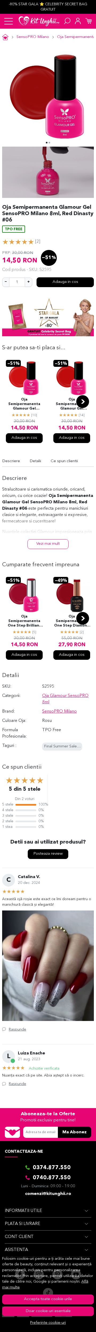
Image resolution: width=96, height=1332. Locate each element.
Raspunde (17, 1029)
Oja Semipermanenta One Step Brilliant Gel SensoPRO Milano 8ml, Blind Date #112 (24, 621)
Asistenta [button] (16, 1250)
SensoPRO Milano (33, 37)
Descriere (11, 461)
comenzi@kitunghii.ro (48, 1194)
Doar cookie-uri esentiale (48, 1311)
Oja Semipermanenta (76, 37)
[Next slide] (82, 401)
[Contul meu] (78, 21)
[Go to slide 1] (46, 142)
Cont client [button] (19, 1237)
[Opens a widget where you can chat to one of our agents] (76, 1322)
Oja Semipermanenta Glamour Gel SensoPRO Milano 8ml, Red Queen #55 (24, 404)
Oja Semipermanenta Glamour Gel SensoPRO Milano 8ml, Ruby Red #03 (72, 404)
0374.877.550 (52, 1168)
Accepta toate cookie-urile (48, 1299)
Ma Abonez (74, 1132)
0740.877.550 (52, 1178)
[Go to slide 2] (49, 142)
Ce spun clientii (64, 461)
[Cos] (88, 21)
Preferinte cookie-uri (48, 1323)
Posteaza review (48, 854)
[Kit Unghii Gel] (39, 21)
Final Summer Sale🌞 (63, 746)
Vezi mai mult (48, 544)
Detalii (35, 461)
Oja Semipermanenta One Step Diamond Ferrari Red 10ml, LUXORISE (71, 621)
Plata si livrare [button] (22, 1224)
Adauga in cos (65, 282)
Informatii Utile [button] (23, 1211)
